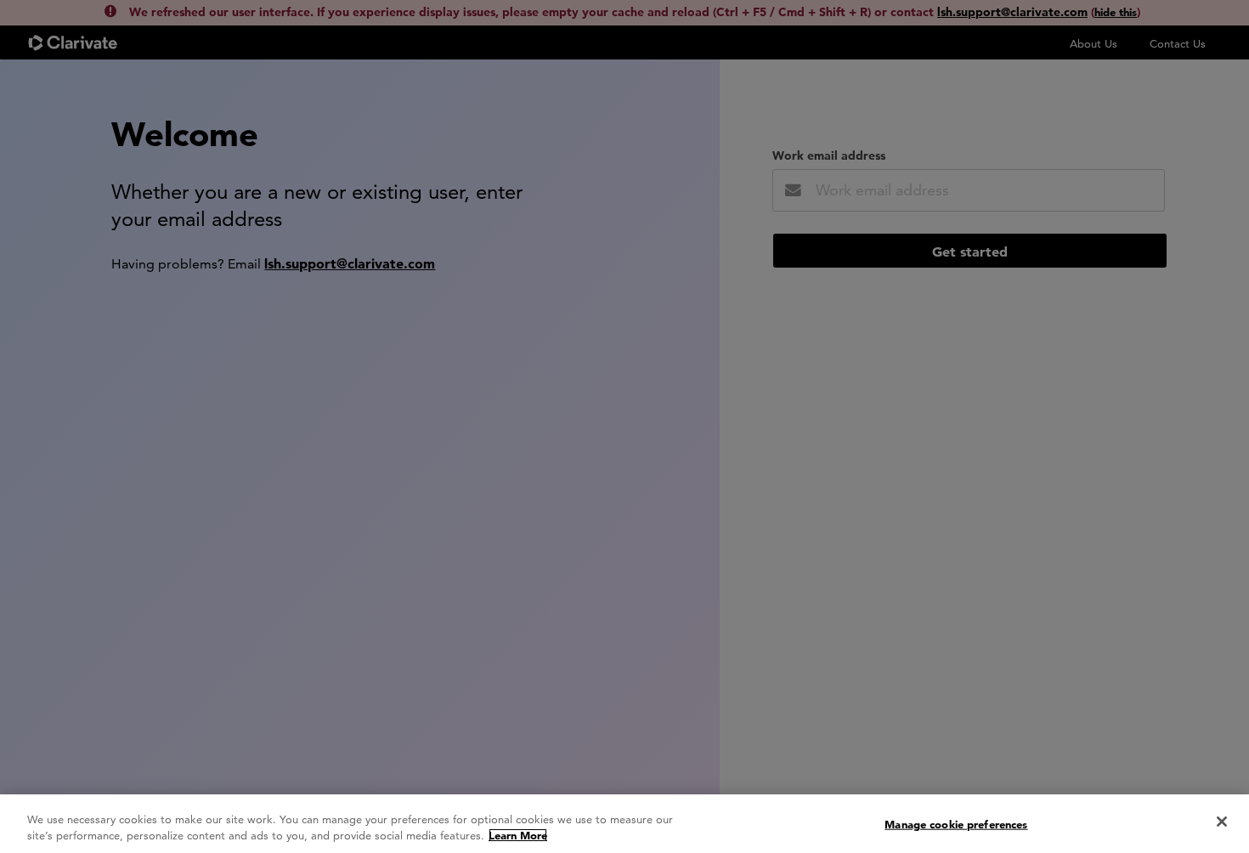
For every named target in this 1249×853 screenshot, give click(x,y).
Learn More (518, 835)
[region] (624, 823)
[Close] (1222, 821)
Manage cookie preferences (955, 824)
